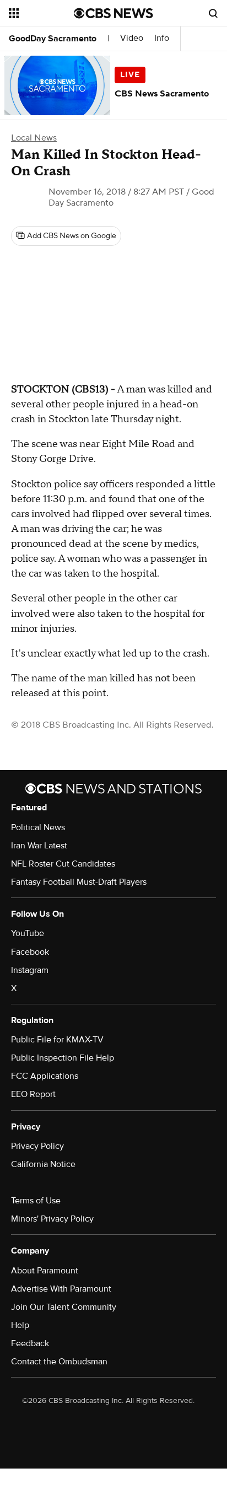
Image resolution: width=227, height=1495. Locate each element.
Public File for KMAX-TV (57, 1039)
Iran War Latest (39, 845)
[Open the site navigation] (41, 13)
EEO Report (33, 1094)
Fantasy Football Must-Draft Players (79, 882)
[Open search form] (213, 13)
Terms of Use (36, 1200)
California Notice (43, 1164)
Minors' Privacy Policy (52, 1218)
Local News (34, 137)
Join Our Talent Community (63, 1307)
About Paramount (44, 1270)
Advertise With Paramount (61, 1288)
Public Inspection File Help (62, 1057)
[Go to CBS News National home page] (113, 13)
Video (131, 38)
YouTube (27, 933)
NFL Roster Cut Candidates (63, 863)
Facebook (30, 952)
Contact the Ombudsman (59, 1361)
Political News (38, 827)
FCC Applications (44, 1076)
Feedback (30, 1343)
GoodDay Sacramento (52, 38)
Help (20, 1325)
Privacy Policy (37, 1146)
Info (161, 38)
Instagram (29, 970)
